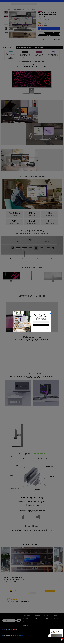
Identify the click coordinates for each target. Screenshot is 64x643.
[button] (62, 639)
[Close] (50, 313)
